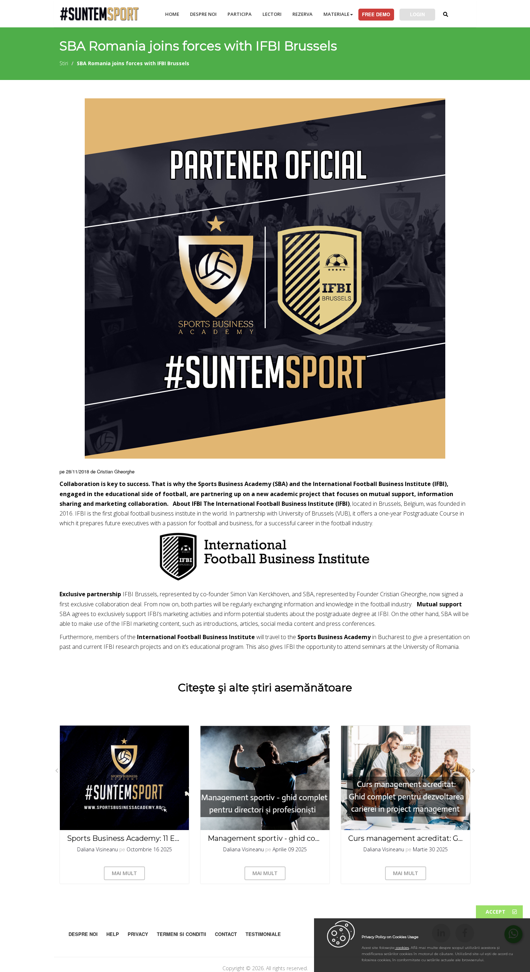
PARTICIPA (240, 14)
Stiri (63, 63)
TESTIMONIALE (263, 934)
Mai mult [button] (124, 873)
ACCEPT (496, 911)
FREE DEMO (376, 14)
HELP (112, 934)
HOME (172, 14)
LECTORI (272, 14)
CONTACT (226, 934)
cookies (402, 947)
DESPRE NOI (203, 14)
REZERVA (302, 14)
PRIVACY (138, 934)
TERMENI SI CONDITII (181, 934)
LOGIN (417, 14)
